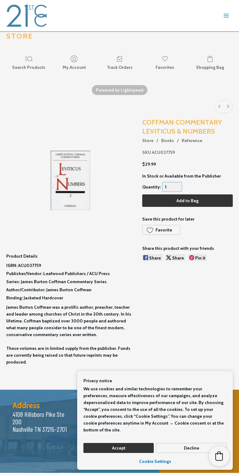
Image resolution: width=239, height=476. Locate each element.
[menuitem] (219, 106)
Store (147, 140)
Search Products (28, 67)
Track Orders (120, 67)
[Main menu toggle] (226, 15)
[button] (161, 230)
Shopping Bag (210, 67)
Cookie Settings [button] (155, 461)
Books (167, 140)
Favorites (165, 67)
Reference (192, 140)
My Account (74, 67)
